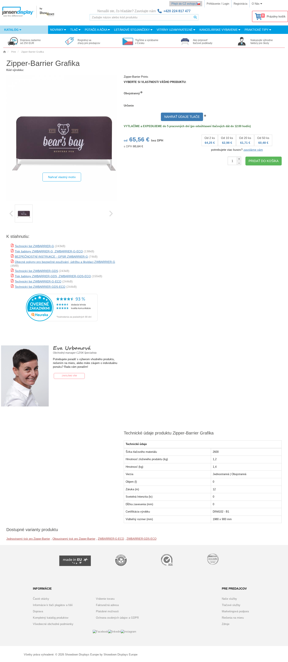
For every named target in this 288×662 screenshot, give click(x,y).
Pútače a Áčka (96, 29)
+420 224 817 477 (177, 11)
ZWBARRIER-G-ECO (111, 538)
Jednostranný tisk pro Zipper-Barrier (28, 538)
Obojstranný (132, 93)
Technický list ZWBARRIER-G (34, 246)
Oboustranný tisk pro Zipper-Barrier (73, 538)
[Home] (4, 52)
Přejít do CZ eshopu (184, 3)
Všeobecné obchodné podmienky (53, 624)
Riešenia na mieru (233, 617)
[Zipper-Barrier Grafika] (24, 213)
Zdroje (225, 624)
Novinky (57, 29)
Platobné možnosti (107, 611)
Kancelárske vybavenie (218, 29)
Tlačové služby (231, 605)
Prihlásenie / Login (218, 3)
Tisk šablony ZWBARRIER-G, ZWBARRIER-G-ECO (49, 251)
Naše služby (229, 598)
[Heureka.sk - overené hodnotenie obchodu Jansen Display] (62, 320)
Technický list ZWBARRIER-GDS (36, 271)
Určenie (129, 105)
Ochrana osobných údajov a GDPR (117, 617)
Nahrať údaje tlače (182, 117)
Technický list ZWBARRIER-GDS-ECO (40, 286)
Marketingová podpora (235, 611)
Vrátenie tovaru (105, 598)
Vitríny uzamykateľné (175, 29)
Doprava (38, 611)
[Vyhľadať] (195, 17)
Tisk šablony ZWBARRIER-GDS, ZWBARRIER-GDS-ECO (53, 276)
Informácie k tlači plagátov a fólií (53, 605)
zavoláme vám (253, 149)
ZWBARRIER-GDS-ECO (141, 538)
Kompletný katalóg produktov (51, 617)
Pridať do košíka (264, 161)
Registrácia (240, 3)
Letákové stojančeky (132, 29)
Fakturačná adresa (107, 605)
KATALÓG (11, 29)
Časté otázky (41, 598)
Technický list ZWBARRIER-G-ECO (38, 281)
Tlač (74, 29)
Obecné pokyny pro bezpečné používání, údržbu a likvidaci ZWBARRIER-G (65, 262)
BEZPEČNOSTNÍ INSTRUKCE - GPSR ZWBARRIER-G (51, 256)
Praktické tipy (257, 29)
